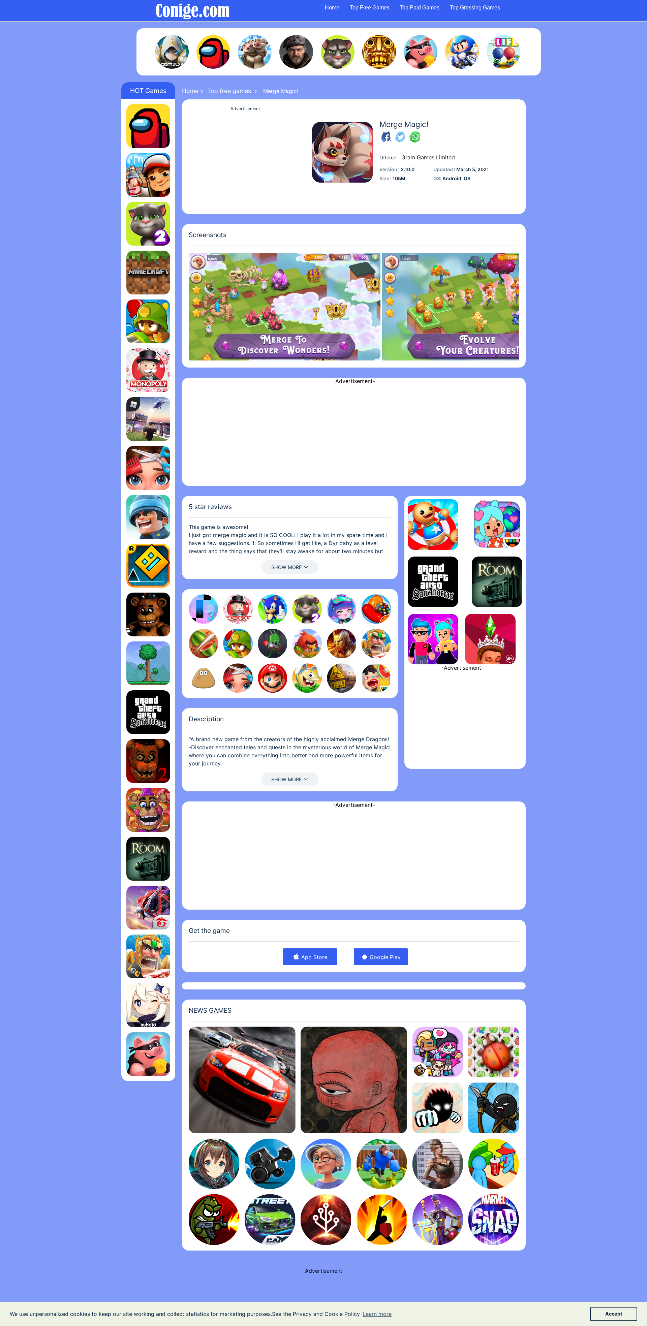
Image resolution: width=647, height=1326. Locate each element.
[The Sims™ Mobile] (490, 639)
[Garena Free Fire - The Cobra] (148, 907)
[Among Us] (213, 52)
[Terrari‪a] (148, 663)
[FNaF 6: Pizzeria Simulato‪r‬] (148, 810)
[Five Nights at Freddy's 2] (148, 761)
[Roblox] (148, 419)
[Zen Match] (493, 1052)
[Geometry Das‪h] (148, 566)
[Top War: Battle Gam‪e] (148, 517)
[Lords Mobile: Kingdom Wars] (148, 956)
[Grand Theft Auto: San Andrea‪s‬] (148, 712)
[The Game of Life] (503, 52)
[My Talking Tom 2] (148, 224)
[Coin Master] (420, 52)
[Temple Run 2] (379, 52)
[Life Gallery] (354, 1080)
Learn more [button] (377, 1314)
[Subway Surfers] (148, 175)
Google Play (384, 957)
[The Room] (148, 859)
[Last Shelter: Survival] (296, 52)
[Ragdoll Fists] (437, 1107)
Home (332, 7)
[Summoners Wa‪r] (172, 52)
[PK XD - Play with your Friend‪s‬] (433, 639)
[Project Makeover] (148, 468)
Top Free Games (370, 7)
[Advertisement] (245, 160)
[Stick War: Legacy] (493, 1107)
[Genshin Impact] (148, 1005)
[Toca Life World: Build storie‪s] (497, 524)
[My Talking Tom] (338, 52)
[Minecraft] (148, 272)
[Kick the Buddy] (433, 524)
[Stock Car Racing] (242, 1080)
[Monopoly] (148, 370)
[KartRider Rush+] (462, 52)
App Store (313, 957)
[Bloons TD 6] (148, 321)
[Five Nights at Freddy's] (148, 614)
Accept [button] (613, 1314)
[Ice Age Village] (255, 52)
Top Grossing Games (475, 7)
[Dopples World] (437, 1052)
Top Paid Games (419, 7)
